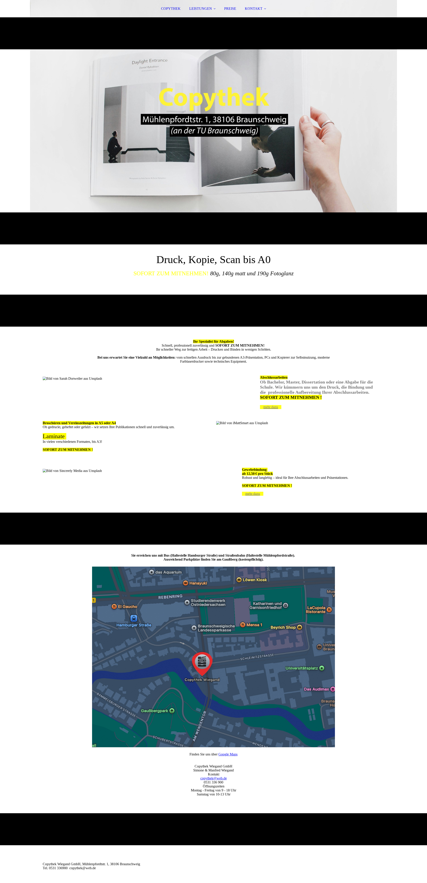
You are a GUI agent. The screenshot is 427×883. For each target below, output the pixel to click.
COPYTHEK (171, 8)
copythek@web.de (213, 778)
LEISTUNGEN (200, 8)
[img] (213, 122)
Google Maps (228, 754)
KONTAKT (253, 8)
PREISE (230, 8)
